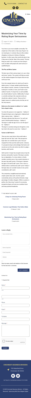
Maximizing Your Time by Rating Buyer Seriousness (15, 218)
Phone (3, 302)
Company (4, 316)
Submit (5, 348)
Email (3, 309)
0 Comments (7, 43)
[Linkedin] (17, 7)
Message (4, 323)
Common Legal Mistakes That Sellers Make (15, 207)
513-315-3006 (24, 380)
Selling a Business (21, 41)
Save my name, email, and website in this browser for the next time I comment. (15, 264)
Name (4, 285)
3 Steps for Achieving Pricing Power (15, 196)
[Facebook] (14, 7)
